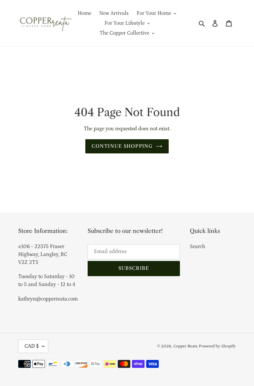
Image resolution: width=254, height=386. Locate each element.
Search (197, 246)
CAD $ (31, 346)
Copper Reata (185, 346)
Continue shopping (122, 146)
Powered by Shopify (217, 346)
